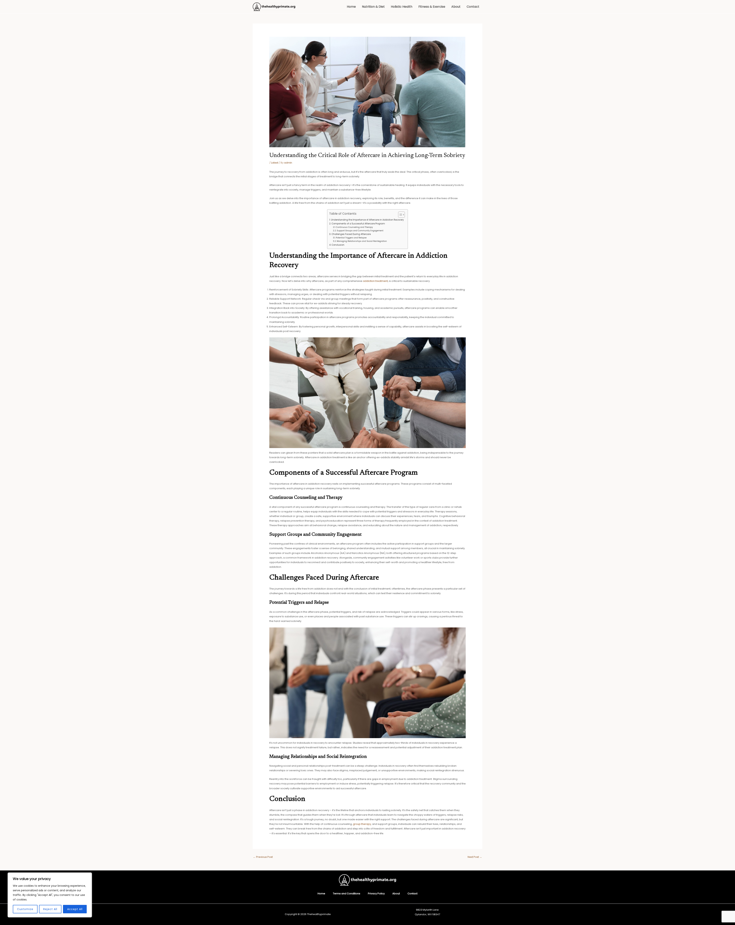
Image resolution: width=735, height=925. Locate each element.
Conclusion (338, 244)
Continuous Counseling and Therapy (354, 227)
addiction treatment (375, 281)
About (456, 6)
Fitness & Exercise (431, 6)
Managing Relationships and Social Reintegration (362, 241)
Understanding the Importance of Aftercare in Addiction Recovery (367, 219)
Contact (473, 6)
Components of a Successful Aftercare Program (358, 223)
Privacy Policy (376, 893)
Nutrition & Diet (373, 6)
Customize (25, 909)
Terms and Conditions (346, 893)
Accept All (74, 909)
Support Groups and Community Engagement (360, 230)
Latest (274, 162)
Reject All (50, 909)
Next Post (475, 857)
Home (351, 6)
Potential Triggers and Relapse (351, 237)
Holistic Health (401, 6)
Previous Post (263, 857)
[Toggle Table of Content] (399, 214)
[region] (50, 895)
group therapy (362, 824)
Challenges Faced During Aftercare (351, 234)
